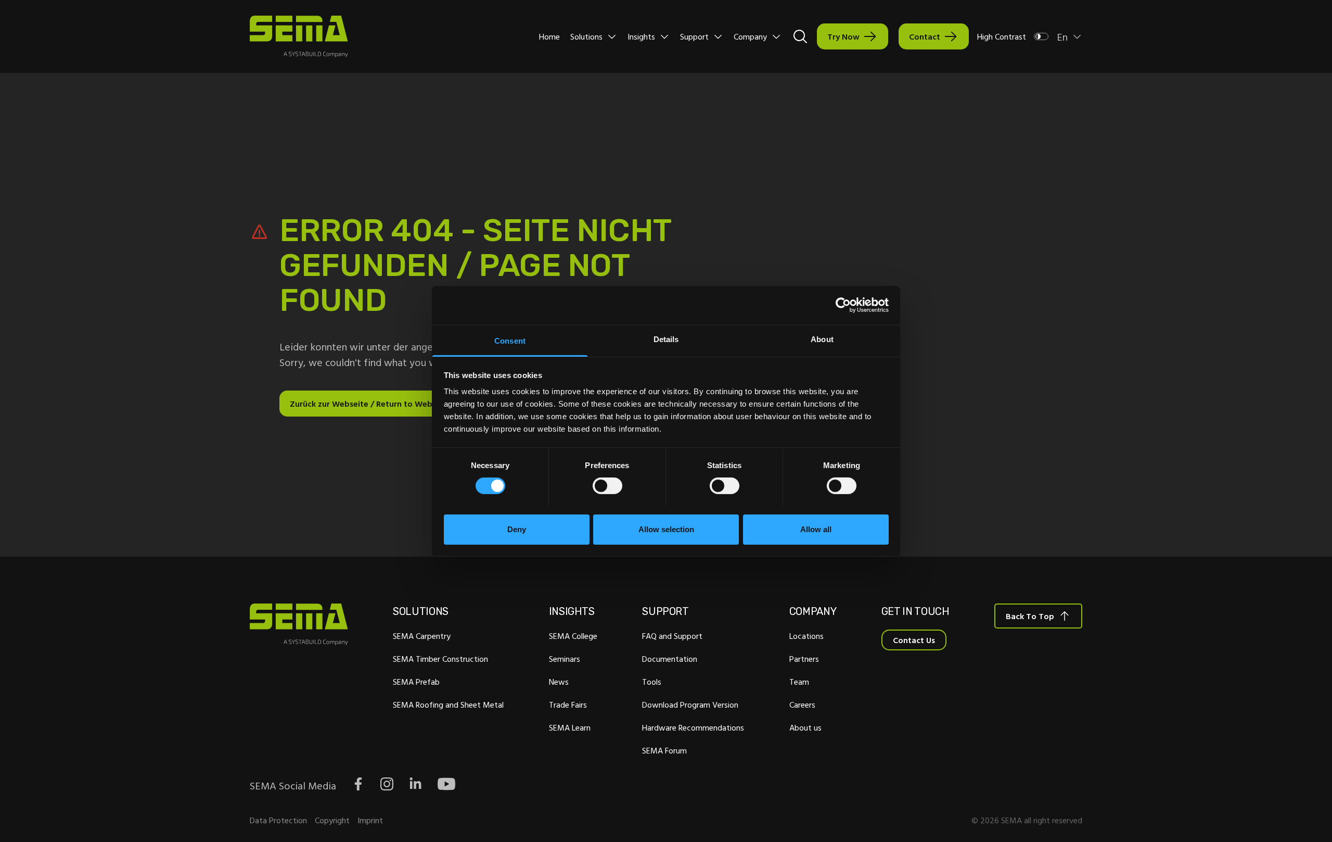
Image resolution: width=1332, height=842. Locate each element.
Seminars (564, 658)
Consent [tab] (510, 340)
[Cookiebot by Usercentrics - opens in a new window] (843, 305)
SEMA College (573, 636)
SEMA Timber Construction (440, 658)
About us (805, 727)
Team (799, 681)
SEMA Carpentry (422, 636)
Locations (806, 636)
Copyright (332, 820)
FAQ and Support (672, 636)
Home (549, 36)
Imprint (370, 820)
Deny (516, 528)
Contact (924, 36)
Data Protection (278, 820)
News (559, 681)
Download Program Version (690, 704)
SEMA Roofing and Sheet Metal (448, 704)
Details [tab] (666, 338)
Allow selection (666, 528)
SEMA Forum (664, 750)
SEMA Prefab (416, 681)
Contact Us (914, 640)
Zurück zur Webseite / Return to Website (368, 403)
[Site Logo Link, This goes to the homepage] (299, 36)
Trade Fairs (568, 704)
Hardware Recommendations (693, 727)
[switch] (607, 485)
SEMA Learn (570, 727)
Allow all (815, 528)
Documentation (669, 658)
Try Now (843, 36)
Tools (651, 681)
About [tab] (822, 338)
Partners (804, 658)
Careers (802, 704)
